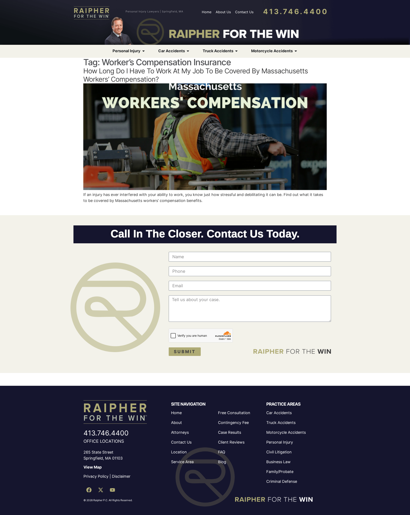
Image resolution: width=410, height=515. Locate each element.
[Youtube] (112, 490)
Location (179, 452)
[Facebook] (88, 490)
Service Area (182, 462)
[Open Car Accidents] (188, 51)
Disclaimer (121, 476)
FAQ (221, 452)
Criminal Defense (281, 481)
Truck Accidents (281, 422)
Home (206, 12)
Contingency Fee (233, 422)
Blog (222, 462)
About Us (223, 12)
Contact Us (244, 12)
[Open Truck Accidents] (236, 51)
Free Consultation (234, 413)
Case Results (229, 432)
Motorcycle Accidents (286, 432)
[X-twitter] (100, 490)
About (176, 422)
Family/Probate (279, 471)
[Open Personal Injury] (143, 51)
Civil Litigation (279, 452)
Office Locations (103, 441)
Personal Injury (279, 442)
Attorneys (180, 432)
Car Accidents (279, 413)
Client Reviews (231, 442)
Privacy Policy (95, 476)
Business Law (278, 462)
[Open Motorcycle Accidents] (296, 51)
